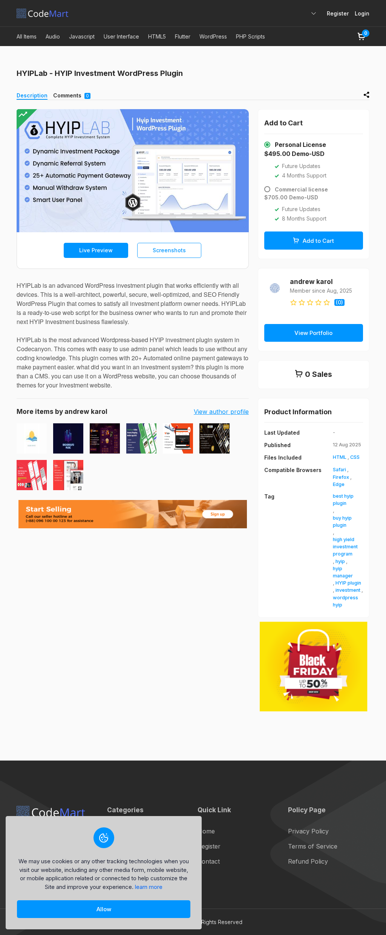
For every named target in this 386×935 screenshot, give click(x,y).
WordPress (213, 36)
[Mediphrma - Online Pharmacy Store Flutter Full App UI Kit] (32, 475)
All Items (27, 36)
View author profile (221, 411)
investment (347, 590)
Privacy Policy (308, 831)
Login (362, 13)
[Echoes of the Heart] (68, 438)
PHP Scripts (250, 36)
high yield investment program (345, 547)
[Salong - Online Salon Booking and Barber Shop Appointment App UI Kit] (214, 438)
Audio (53, 36)
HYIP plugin (348, 583)
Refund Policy (308, 861)
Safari (339, 469)
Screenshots (169, 250)
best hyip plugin (343, 499)
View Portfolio (313, 332)
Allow (103, 909)
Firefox (341, 477)
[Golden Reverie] (32, 438)
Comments (71, 95)
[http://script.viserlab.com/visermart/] (178, 438)
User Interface (121, 36)
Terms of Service (312, 846)
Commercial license (301, 189)
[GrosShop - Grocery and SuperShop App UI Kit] (141, 438)
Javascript (82, 36)
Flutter (182, 36)
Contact (209, 861)
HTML (339, 457)
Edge (339, 484)
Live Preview (96, 250)
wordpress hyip (345, 601)
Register (338, 13)
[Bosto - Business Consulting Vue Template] (68, 475)
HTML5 (157, 36)
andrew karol (311, 281)
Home (206, 831)
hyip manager (343, 572)
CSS (355, 457)
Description (32, 95)
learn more (148, 886)
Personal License (300, 144)
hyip (340, 561)
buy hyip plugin (342, 521)
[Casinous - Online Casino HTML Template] (105, 438)
